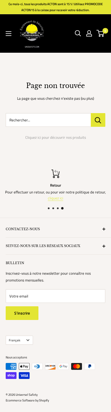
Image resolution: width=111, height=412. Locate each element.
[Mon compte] (89, 33)
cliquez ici (55, 198)
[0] (100, 33)
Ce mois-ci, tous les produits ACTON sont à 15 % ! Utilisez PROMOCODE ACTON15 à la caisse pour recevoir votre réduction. (56, 7)
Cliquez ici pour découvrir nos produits (55, 137)
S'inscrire (22, 313)
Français (14, 340)
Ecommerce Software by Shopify (27, 400)
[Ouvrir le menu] (8, 33)
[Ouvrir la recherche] (78, 33)
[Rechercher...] (98, 120)
